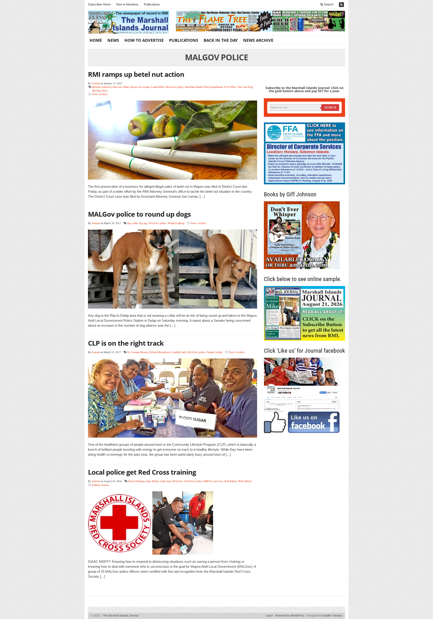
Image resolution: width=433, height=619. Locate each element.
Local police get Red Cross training (142, 472)
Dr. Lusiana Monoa (137, 352)
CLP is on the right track (126, 343)
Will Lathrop (244, 481)
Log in (269, 615)
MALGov (177, 481)
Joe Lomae (144, 87)
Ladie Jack (165, 481)
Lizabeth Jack (179, 352)
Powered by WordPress (289, 615)
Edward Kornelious (159, 352)
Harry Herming (136, 481)
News (113, 40)
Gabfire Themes (332, 615)
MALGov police (174, 87)
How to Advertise (127, 4)
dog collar (132, 223)
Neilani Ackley (215, 352)
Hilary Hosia (130, 87)
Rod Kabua (230, 481)
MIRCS (207, 481)
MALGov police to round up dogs (139, 214)
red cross (218, 481)
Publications (152, 4)
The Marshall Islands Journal (119, 615)
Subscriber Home (99, 4)
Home (96, 40)
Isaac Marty (152, 481)
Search (328, 4)
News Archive (258, 40)
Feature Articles (100, 485)
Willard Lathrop (176, 223)
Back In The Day (221, 40)
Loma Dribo (157, 87)
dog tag (143, 223)
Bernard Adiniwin (101, 87)
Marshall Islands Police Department (204, 87)
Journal (96, 83)
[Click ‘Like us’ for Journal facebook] (304, 395)
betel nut (117, 87)
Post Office (230, 87)
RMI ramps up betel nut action (136, 74)
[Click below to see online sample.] (304, 313)
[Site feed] (342, 4)
